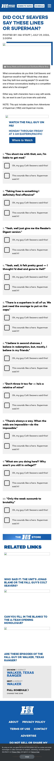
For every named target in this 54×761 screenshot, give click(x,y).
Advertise (28, 736)
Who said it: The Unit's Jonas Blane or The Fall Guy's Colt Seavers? (25, 582)
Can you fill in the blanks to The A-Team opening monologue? (25, 620)
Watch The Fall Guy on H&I (26, 123)
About (13, 722)
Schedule (39, 6)
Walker (14, 684)
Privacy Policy (33, 722)
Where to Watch (25, 6)
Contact (40, 729)
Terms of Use (20, 729)
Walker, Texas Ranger (20, 674)
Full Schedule (17, 690)
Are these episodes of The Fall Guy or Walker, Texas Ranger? (24, 657)
